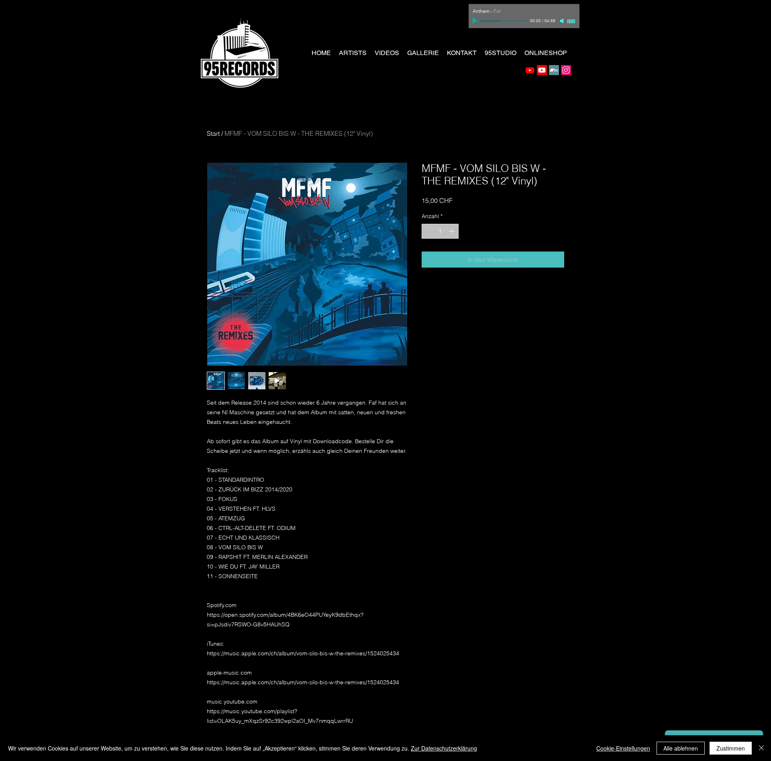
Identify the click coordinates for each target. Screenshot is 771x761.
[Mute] (563, 21)
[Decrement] (428, 231)
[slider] (571, 21)
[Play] (476, 21)
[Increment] (452, 231)
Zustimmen (730, 748)
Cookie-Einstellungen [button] (623, 748)
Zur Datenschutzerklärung (444, 748)
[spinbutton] (440, 231)
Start (213, 133)
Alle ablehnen (680, 748)
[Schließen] (761, 748)
